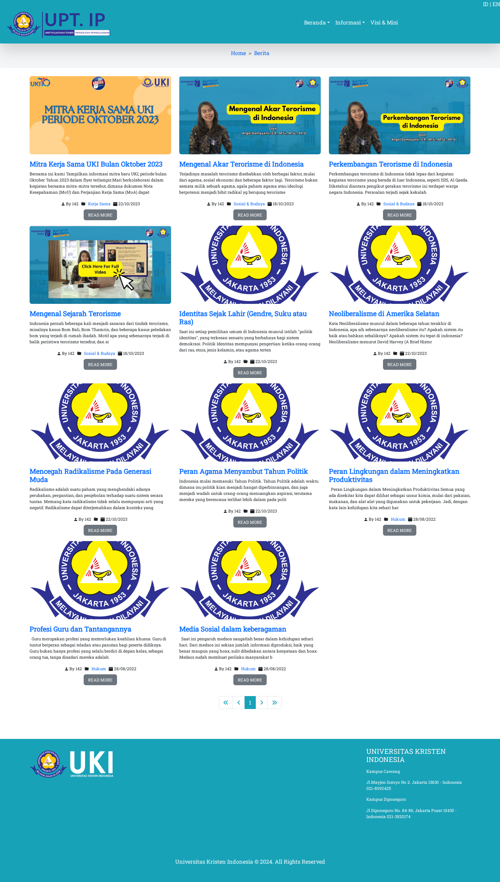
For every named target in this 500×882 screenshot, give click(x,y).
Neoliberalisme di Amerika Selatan (384, 313)
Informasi (348, 22)
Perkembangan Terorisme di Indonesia (390, 163)
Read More (100, 215)
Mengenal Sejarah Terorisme (75, 313)
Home (238, 52)
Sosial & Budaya (249, 203)
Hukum (398, 519)
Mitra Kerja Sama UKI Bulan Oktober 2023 (96, 163)
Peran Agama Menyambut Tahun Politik (243, 471)
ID (485, 3)
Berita (261, 52)
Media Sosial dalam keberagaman (232, 628)
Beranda (315, 22)
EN (496, 3)
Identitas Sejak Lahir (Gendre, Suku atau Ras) (243, 317)
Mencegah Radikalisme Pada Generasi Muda (90, 475)
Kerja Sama (99, 203)
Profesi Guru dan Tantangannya (80, 628)
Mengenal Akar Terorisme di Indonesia (241, 163)
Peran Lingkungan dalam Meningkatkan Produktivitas (394, 475)
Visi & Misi (384, 22)
